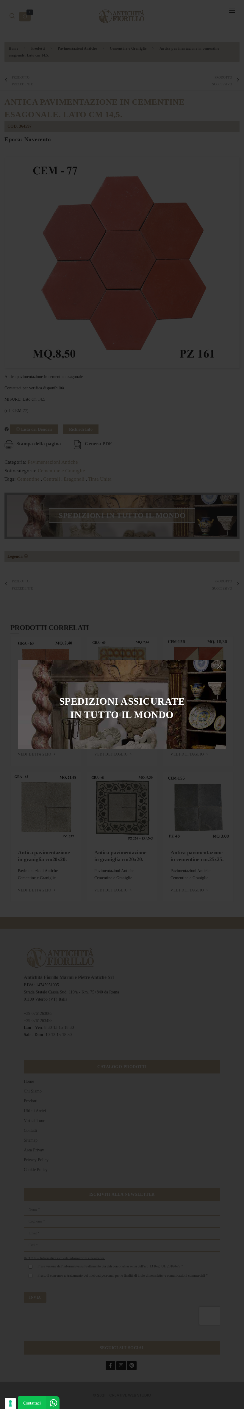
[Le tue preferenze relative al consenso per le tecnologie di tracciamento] (10, 1403)
